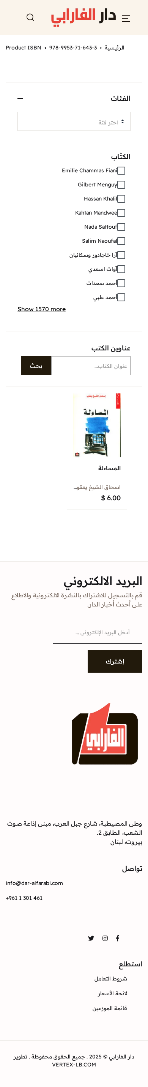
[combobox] (74, 121)
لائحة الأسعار (112, 993)
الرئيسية (114, 47)
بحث (36, 365)
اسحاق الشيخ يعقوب (96, 487)
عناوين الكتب (111, 348)
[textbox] (71, 122)
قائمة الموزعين (110, 1008)
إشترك (115, 661)
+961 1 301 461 (24, 897)
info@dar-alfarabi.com (34, 883)
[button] (126, 17)
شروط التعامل (110, 978)
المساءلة (109, 468)
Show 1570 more (41, 309)
